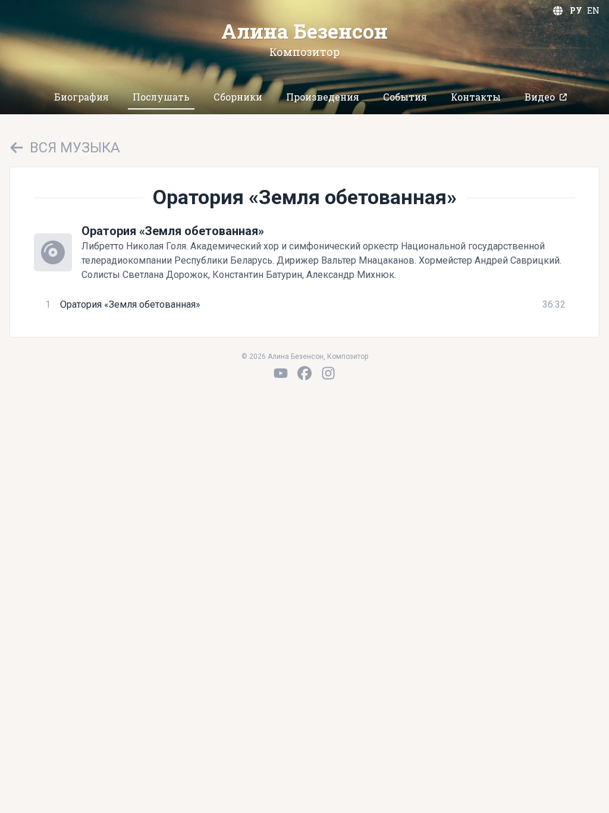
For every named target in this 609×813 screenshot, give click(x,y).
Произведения (322, 96)
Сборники (238, 96)
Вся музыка (75, 147)
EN (593, 10)
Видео (540, 96)
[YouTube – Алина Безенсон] (281, 373)
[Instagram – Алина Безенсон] (328, 373)
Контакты (476, 96)
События (405, 96)
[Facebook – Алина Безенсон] (304, 373)
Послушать (161, 96)
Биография (81, 96)
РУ (576, 10)
